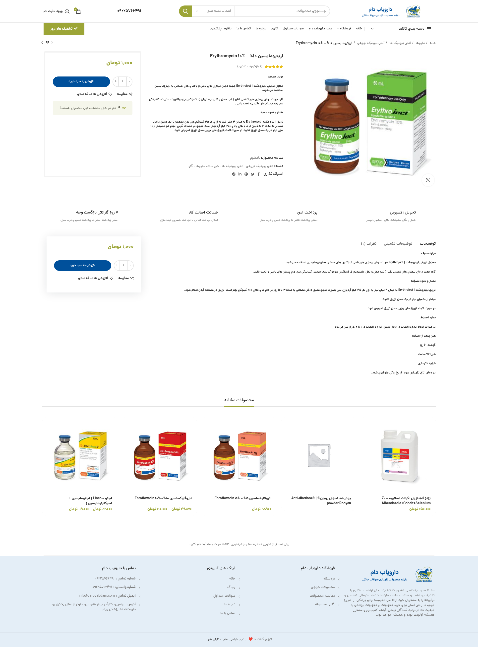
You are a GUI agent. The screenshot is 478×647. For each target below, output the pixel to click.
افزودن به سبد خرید (81, 81)
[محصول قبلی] (52, 42)
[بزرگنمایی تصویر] (428, 180)
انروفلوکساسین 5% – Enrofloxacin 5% (243, 498)
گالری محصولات (324, 604)
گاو (190, 166)
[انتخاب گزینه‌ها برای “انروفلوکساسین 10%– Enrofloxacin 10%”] (126, 425)
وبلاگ (231, 587)
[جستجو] (185, 11)
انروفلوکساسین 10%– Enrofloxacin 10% (163, 498)
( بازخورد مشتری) (249, 66)
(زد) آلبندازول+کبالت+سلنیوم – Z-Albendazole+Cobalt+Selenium (406, 501)
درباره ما (229, 604)
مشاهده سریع (364, 436)
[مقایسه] (364, 448)
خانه (432, 43)
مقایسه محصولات (322, 596)
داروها (420, 43)
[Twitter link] (252, 174)
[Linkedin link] (240, 174)
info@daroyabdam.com (97, 596)
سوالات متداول (224, 596)
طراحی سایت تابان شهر (222, 639)
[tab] (428, 244)
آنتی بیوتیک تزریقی (370, 43)
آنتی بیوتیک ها (399, 43)
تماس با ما (227, 613)
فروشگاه (329, 578)
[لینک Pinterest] (246, 174)
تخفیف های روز (62, 29)
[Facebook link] (258, 174)
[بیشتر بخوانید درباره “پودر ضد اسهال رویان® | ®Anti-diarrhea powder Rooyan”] (285, 425)
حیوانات (213, 166)
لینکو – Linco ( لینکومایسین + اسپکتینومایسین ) (90, 501)
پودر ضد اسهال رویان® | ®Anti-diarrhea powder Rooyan (321, 501)
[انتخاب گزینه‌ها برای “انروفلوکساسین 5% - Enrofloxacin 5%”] (205, 425)
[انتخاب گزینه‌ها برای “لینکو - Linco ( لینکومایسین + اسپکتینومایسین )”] (46, 425)
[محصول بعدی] (42, 42)
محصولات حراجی (323, 587)
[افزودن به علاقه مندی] (364, 459)
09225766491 (105, 578)
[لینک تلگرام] (234, 174)
